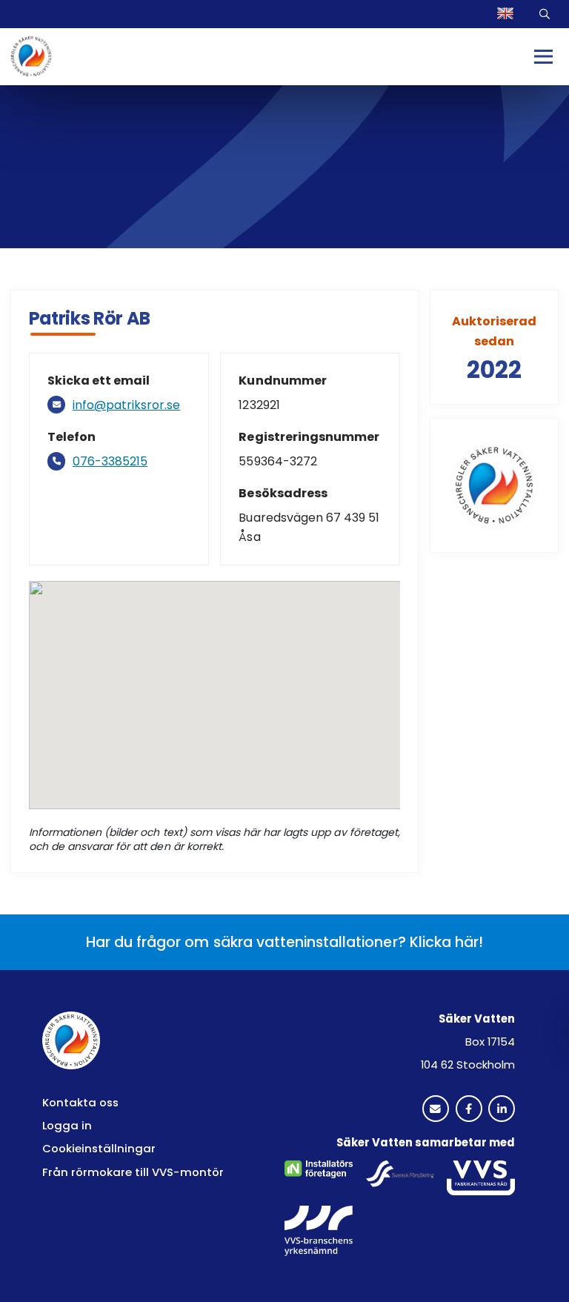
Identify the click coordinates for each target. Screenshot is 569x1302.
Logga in (67, 1125)
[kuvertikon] (435, 1109)
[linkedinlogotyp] (501, 1109)
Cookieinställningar (99, 1148)
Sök (545, 14)
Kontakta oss (80, 1102)
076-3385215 (110, 461)
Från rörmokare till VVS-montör (133, 1172)
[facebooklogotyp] (469, 1109)
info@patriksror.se (127, 404)
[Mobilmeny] (544, 56)
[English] (507, 14)
